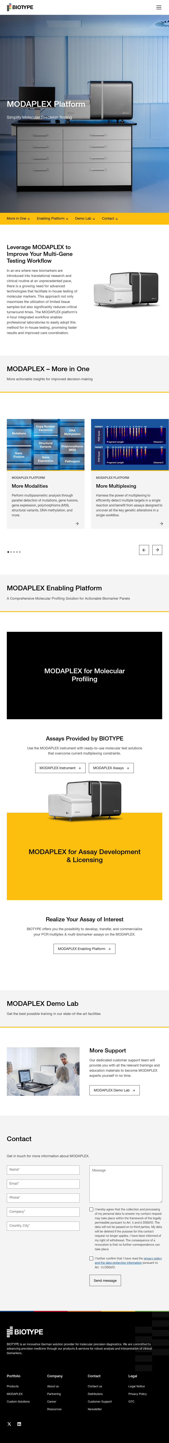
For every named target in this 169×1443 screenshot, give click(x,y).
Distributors (95, 1394)
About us (53, 1386)
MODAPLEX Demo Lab (112, 1090)
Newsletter (95, 1409)
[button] (158, 7)
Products (13, 1386)
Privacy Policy (137, 1394)
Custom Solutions (18, 1401)
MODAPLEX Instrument (57, 768)
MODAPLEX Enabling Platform (81, 949)
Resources (54, 1409)
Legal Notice (136, 1386)
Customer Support (100, 1401)
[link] (60, 768)
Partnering (54, 1394)
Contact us (95, 1386)
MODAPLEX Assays (108, 768)
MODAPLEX (15, 1394)
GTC (131, 1401)
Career (51, 1401)
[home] (20, 7)
